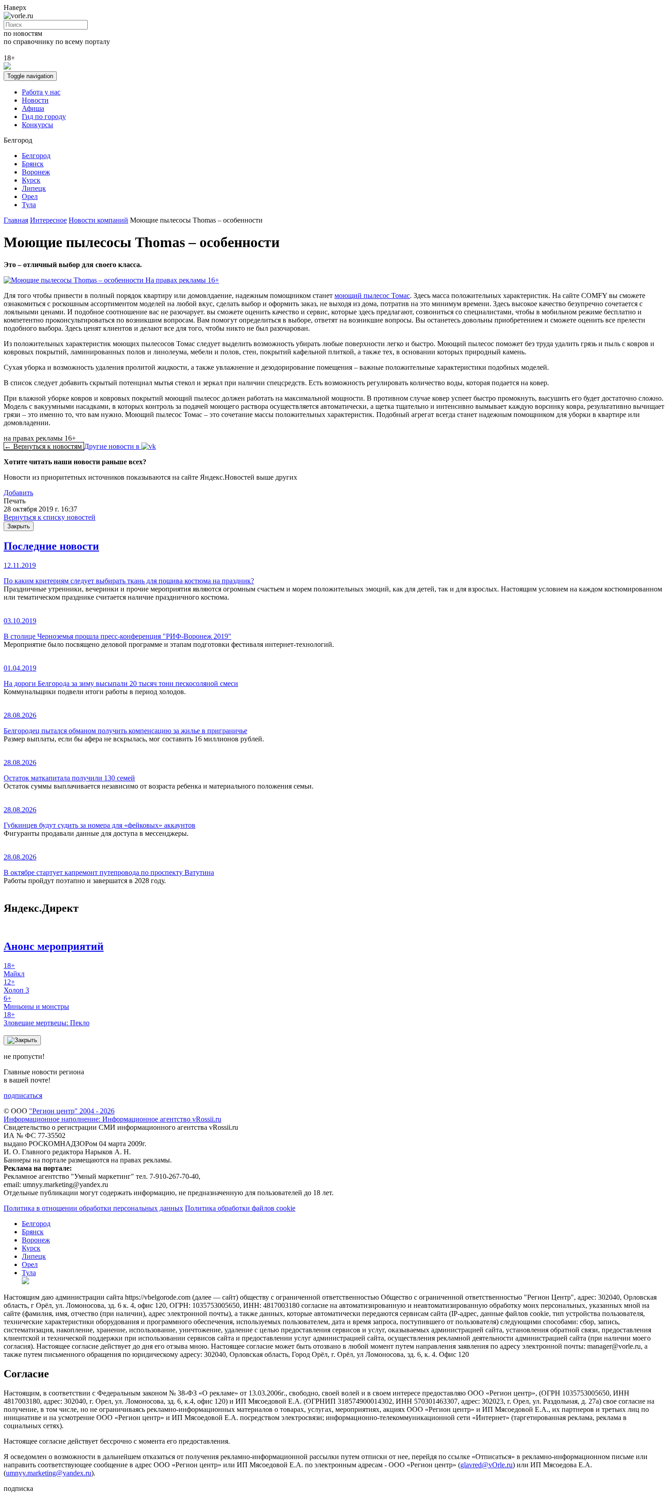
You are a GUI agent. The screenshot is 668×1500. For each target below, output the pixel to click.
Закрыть (18, 526)
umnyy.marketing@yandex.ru (48, 1473)
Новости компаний (98, 220)
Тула (29, 205)
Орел (30, 196)
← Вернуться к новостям (44, 446)
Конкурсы (37, 125)
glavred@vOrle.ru (486, 1465)
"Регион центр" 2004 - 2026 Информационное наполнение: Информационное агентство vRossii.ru (112, 1115)
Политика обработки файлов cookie (240, 1208)
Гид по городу (44, 116)
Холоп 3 (16, 986)
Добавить (18, 493)
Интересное (48, 220)
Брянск (33, 164)
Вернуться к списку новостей (49, 517)
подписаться (23, 1095)
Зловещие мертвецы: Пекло (47, 1019)
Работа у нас (41, 92)
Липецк (34, 188)
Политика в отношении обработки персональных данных (93, 1208)
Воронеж (36, 172)
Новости (35, 100)
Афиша (33, 108)
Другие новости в (112, 446)
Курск (31, 180)
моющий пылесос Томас (372, 295)
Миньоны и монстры (36, 1002)
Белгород (36, 155)
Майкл (14, 970)
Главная (16, 220)
